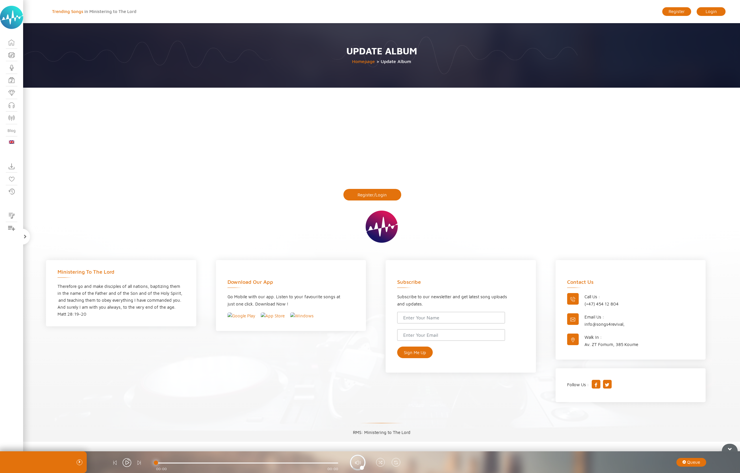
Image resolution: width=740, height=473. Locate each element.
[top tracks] (11, 92)
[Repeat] (396, 463)
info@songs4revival (603, 324)
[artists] (11, 67)
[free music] (11, 105)
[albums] (11, 55)
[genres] (11, 80)
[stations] (11, 118)
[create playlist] (11, 228)
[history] (11, 191)
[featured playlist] (11, 215)
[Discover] (11, 42)
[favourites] (11, 179)
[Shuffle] (380, 463)
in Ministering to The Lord (110, 11)
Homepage (363, 61)
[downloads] (11, 166)
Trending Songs (68, 11)
